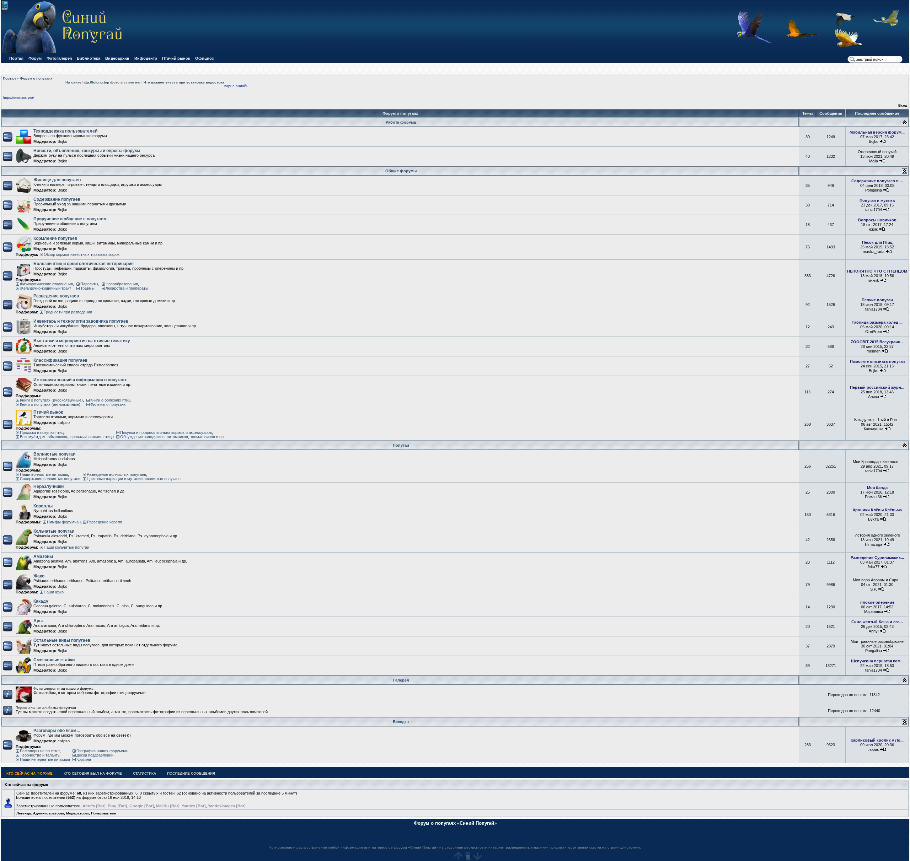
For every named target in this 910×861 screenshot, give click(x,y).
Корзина (83, 759)
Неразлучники (48, 486)
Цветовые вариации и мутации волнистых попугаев (134, 479)
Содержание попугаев (56, 199)
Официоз (204, 58)
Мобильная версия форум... (877, 132)
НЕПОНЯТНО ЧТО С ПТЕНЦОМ (877, 271)
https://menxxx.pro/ (18, 97)
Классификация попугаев (60, 360)
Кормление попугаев (55, 238)
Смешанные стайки (54, 659)
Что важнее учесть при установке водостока (184, 82)
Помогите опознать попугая (877, 361)
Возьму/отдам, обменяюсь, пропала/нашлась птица (67, 437)
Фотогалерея (59, 58)
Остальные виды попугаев (61, 640)
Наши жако (54, 592)
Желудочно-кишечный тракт (45, 288)
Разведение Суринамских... (877, 557)
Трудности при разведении (68, 312)
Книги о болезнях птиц (110, 400)
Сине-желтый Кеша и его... (877, 622)
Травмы (87, 288)
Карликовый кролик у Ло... (877, 740)
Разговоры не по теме (40, 751)
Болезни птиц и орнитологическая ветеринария (83, 263)
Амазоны (43, 556)
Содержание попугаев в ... (877, 181)
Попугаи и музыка (877, 200)
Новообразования (122, 284)
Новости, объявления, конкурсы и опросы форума (86, 150)
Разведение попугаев (56, 296)
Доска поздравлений (94, 755)
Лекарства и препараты (127, 288)
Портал (16, 58)
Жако (38, 576)
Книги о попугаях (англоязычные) (50, 404)
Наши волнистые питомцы (44, 474)
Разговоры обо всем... (56, 730)
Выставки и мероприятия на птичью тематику (81, 340)
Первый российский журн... (877, 387)
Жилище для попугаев (57, 179)
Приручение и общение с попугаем (70, 218)
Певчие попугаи (877, 300)
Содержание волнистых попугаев (50, 479)
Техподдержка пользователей (65, 131)
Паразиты (89, 284)
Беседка (401, 722)
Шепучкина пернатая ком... (877, 661)
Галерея (401, 680)
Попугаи (401, 445)
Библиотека (88, 58)
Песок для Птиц (877, 242)
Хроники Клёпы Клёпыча (877, 510)
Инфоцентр (145, 58)
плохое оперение (877, 602)
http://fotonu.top (95, 82)
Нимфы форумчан (64, 522)
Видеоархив (117, 58)
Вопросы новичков (877, 220)
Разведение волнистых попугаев (116, 474)
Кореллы (43, 506)
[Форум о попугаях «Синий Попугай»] (65, 52)
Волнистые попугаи (54, 454)
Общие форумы (401, 171)
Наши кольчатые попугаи (66, 547)
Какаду (40, 601)
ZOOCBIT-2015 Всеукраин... (877, 342)
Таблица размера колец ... (877, 322)
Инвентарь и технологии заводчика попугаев (80, 321)
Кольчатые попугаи (53, 531)
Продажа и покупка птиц (42, 432)
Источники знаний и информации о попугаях (80, 379)
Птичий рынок (176, 58)
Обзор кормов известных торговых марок (81, 254)
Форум (35, 58)
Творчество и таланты (40, 755)
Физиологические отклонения (46, 284)
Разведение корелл (104, 522)
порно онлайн (236, 86)
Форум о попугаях (36, 78)
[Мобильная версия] (4, 8)
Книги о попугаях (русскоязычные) (51, 400)
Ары (38, 620)
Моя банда (877, 487)
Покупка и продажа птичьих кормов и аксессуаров (166, 432)
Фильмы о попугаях (108, 404)
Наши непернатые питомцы (45, 759)
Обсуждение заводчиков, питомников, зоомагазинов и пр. (172, 437)
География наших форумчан (102, 751)
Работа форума (401, 122)
